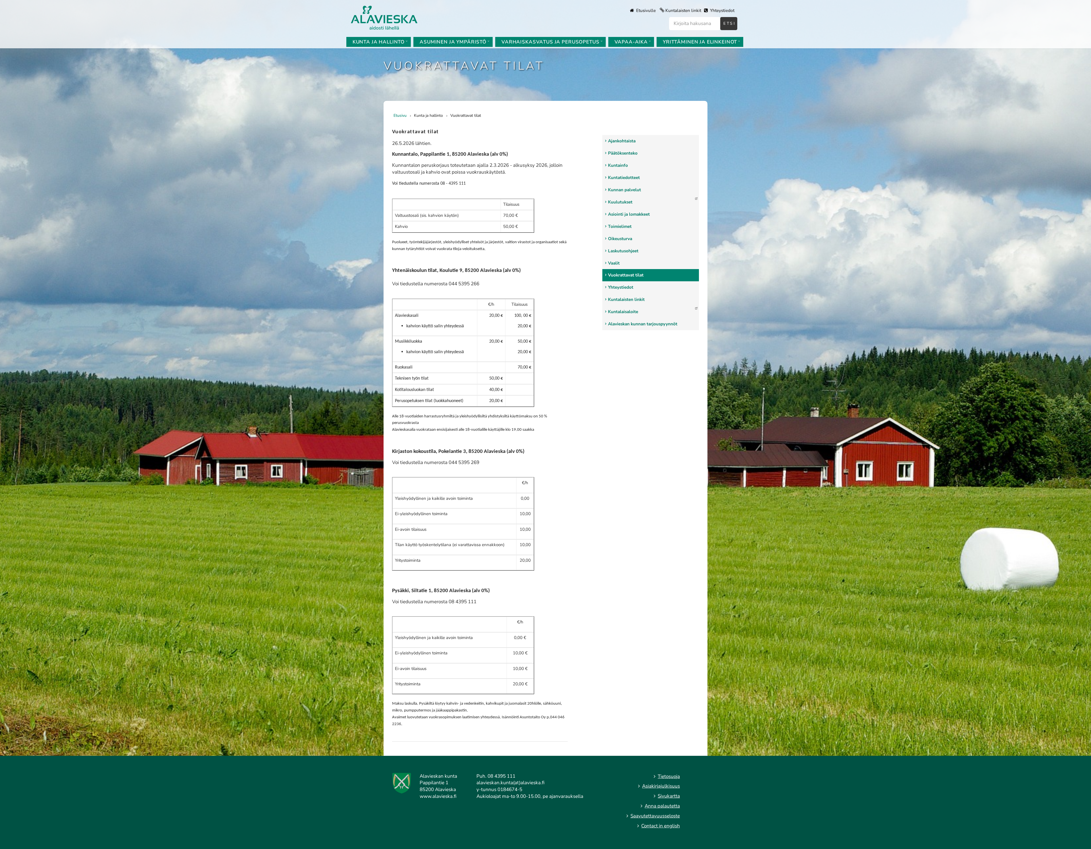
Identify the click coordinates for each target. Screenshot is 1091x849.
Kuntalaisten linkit (683, 10)
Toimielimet (620, 226)
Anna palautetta (662, 806)
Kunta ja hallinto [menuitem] (379, 42)
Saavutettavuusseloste (655, 816)
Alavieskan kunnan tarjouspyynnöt (642, 324)
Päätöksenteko (623, 153)
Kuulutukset (620, 202)
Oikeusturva (620, 239)
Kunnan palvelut (624, 190)
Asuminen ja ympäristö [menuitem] (453, 42)
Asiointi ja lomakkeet (629, 214)
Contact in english (660, 826)
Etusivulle (645, 10)
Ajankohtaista (622, 141)
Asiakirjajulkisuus (661, 786)
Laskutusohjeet (623, 251)
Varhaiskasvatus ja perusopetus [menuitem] (550, 42)
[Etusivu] (384, 17)
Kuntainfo (618, 165)
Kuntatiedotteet (624, 177)
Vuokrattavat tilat (626, 275)
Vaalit (614, 263)
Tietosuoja (669, 776)
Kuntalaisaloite (623, 312)
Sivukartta (669, 796)
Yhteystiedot (721, 10)
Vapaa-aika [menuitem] (631, 42)
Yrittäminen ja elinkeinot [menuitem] (700, 42)
